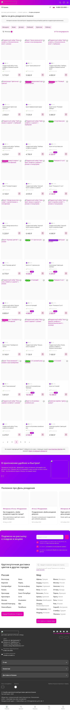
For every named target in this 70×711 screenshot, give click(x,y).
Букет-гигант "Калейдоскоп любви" (10, 345)
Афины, (39, 579)
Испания (46, 613)
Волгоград (5, 579)
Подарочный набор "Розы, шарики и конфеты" (10, 427)
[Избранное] (64, 2)
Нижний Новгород (8, 604)
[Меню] (67, 2)
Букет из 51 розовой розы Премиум (33, 387)
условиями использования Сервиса (56, 546)
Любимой (30, 27)
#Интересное (7, 509)
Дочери (21, 27)
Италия (60, 604)
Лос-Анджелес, (41, 609)
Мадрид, (39, 613)
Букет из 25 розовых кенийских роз (35, 427)
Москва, (56, 583)
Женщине (5, 27)
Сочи (20, 597)
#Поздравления (21, 509)
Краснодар (5, 593)
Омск (20, 579)
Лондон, (39, 604)
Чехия (60, 597)
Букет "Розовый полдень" (10, 186)
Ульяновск (22, 600)
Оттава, (56, 590)
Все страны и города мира (46, 621)
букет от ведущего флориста (38, 451)
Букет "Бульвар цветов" (9, 265)
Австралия (63, 607)
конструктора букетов (55, 449)
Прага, (55, 597)
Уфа (19, 604)
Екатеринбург (6, 586)
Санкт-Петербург (24, 593)
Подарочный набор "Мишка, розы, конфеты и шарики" (11, 306)
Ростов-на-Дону (24, 586)
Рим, (55, 604)
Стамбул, (56, 611)
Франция (62, 593)
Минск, (55, 579)
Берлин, (39, 586)
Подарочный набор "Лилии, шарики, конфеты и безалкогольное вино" (57, 346)
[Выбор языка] (54, 7)
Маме (13, 27)
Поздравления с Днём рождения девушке (44, 513)
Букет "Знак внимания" (9, 386)
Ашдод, (39, 583)
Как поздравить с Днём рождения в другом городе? (13, 513)
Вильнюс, (39, 593)
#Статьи (13, 509)
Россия (62, 583)
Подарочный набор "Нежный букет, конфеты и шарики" (34, 186)
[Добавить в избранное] (20, 40)
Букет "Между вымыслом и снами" (10, 226)
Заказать (19, 74)
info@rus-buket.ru (9, 655)
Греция (45, 579)
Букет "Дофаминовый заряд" (34, 107)
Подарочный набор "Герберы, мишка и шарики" (11, 147)
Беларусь (62, 579)
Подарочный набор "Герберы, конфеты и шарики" (34, 147)
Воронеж (4, 583)
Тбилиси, (56, 614)
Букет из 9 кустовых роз (56, 146)
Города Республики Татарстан (12, 614)
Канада (61, 590)
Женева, (39, 600)
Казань (5, 7)
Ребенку (47, 27)
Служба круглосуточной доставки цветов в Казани (19, 692)
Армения (45, 597)
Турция (63, 611)
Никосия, (56, 586)
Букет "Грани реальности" (33, 65)
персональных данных (52, 543)
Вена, (38, 590)
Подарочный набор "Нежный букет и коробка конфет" (57, 226)
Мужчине (39, 27)
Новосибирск (6, 607)
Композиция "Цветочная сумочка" (10, 107)
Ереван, (39, 597)
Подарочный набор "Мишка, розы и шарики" (34, 345)
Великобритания (42, 606)
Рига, (55, 600)
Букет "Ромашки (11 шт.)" (56, 186)
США (49, 609)
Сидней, (56, 607)
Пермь (20, 583)
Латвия (60, 600)
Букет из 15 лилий (54, 386)
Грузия (62, 614)
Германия (46, 586)
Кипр (62, 586)
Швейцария (47, 600)
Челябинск (22, 607)
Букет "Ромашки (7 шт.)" (56, 305)
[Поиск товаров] (60, 2)
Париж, (56, 593)
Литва (46, 593)
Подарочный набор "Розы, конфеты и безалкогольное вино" (10, 67)
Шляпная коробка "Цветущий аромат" (57, 427)
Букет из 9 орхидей (31, 305)
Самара (21, 590)
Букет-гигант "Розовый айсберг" (55, 107)
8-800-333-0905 (40, 570)
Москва (4, 600)
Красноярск (5, 597)
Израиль (45, 583)
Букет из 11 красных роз (33, 265)
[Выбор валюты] (50, 7)
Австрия (44, 590)
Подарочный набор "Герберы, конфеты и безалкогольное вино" (57, 67)
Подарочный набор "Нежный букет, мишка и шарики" (34, 226)
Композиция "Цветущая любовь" (56, 266)
